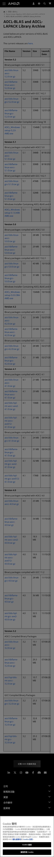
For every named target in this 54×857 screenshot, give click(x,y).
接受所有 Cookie (27, 852)
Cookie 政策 (28, 839)
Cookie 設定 (27, 844)
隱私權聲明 (16, 839)
